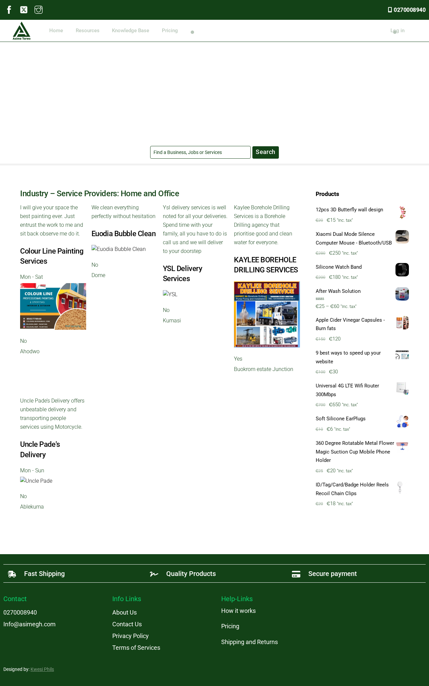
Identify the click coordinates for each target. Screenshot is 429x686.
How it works (238, 610)
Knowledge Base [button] (130, 31)
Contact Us (127, 624)
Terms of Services (136, 647)
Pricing (170, 31)
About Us (124, 612)
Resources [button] (88, 31)
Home (56, 31)
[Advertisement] (214, 92)
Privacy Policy (130, 635)
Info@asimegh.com (29, 624)
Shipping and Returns (249, 641)
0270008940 (410, 10)
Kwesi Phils (42, 669)
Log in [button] (397, 31)
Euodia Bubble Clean (123, 233)
